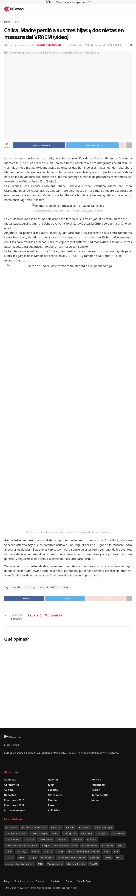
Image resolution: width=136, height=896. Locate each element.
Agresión (56, 827)
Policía (10, 857)
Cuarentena (45, 839)
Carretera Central (16, 833)
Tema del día (113, 44)
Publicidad (98, 784)
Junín (16, 21)
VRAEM (67, 587)
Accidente (11, 827)
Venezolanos (54, 864)
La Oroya (21, 851)
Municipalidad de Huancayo (83, 851)
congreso (86, 833)
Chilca (55, 833)
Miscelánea (55, 795)
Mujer (60, 851)
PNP (116, 851)
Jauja (121, 845)
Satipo (32, 857)
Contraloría (118, 833)
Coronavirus (11, 784)
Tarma (108, 857)
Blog (6, 881)
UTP (40, 864)
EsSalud (91, 839)
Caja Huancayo (103, 827)
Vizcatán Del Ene (49, 587)
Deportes (10, 795)
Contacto (55, 881)
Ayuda (16, 587)
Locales (53, 789)
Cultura (9, 789)
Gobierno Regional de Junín (21, 845)
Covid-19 (29, 839)
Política (96, 779)
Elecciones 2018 (14, 800)
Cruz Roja (30, 587)
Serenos (95, 857)
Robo (21, 857)
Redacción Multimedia (48, 44)
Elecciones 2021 (14, 805)
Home (7, 21)
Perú (51, 805)
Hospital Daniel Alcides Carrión (59, 845)
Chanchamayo (39, 833)
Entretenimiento (15, 810)
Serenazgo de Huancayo (71, 857)
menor (35, 851)
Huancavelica (89, 845)
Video (95, 800)
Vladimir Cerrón (76, 864)
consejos (102, 833)
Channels (40, 881)
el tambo (77, 839)
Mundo (52, 800)
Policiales (99, 44)
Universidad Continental (19, 864)
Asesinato (84, 827)
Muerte (48, 851)
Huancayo (107, 845)
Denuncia (62, 839)
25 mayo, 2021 (75, 44)
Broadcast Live (22, 881)
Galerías (53, 779)
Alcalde (70, 827)
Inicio (69, 881)
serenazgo (47, 857)
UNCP (119, 857)
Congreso (10, 779)
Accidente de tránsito (34, 827)
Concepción (69, 833)
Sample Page (84, 881)
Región (96, 789)
